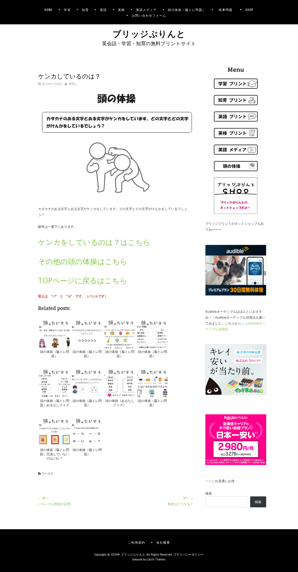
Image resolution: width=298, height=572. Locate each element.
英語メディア (146, 9)
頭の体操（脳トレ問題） (187, 9)
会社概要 (163, 542)
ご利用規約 (136, 542)
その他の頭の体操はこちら (82, 261)
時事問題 (226, 9)
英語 (103, 9)
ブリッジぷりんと (149, 33)
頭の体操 (47, 473)
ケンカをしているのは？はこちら (94, 242)
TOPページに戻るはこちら (82, 280)
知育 (85, 9)
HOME (48, 9)
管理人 (73, 84)
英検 (121, 9)
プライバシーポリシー (188, 554)
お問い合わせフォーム (149, 15)
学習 (67, 9)
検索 (208, 493)
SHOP (249, 9)
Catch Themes (156, 559)
